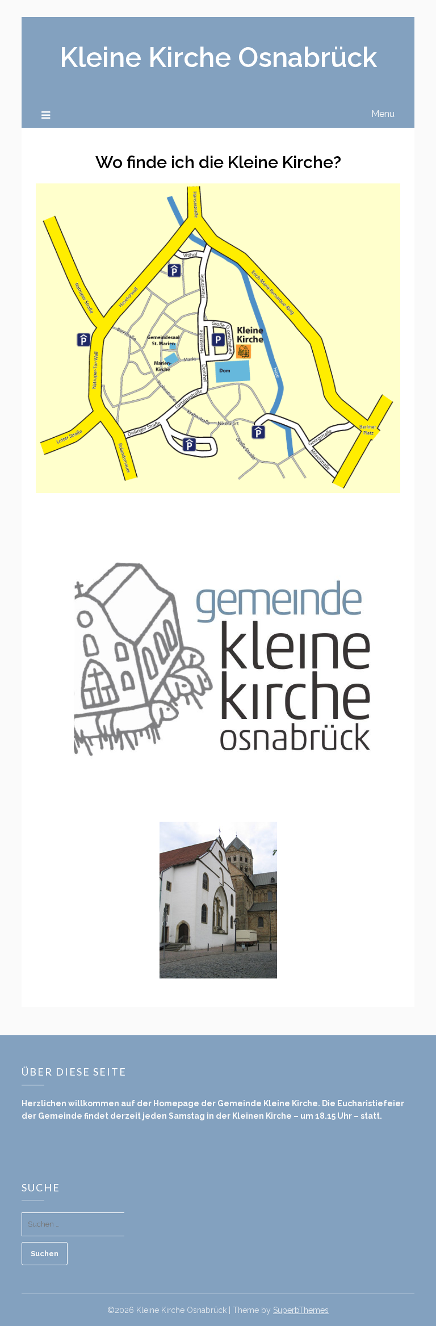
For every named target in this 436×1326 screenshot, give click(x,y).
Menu (383, 113)
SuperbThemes (301, 1310)
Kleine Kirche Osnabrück (218, 57)
